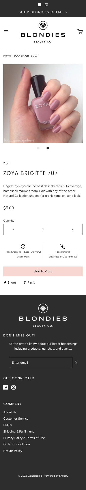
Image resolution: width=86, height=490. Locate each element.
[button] (43, 103)
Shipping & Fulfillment (18, 431)
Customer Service (15, 418)
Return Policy (12, 451)
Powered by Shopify (56, 475)
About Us (10, 412)
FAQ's (7, 425)
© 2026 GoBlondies (30, 475)
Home (7, 55)
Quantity (8, 220)
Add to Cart (43, 271)
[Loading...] (43, 103)
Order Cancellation (16, 444)
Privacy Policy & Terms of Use (24, 438)
